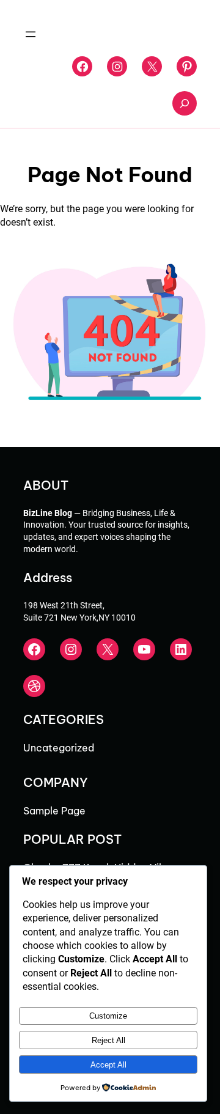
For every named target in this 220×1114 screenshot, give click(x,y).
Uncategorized (58, 748)
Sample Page (54, 811)
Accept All (108, 1064)
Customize (108, 1015)
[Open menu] (30, 34)
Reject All (108, 1040)
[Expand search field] (184, 103)
